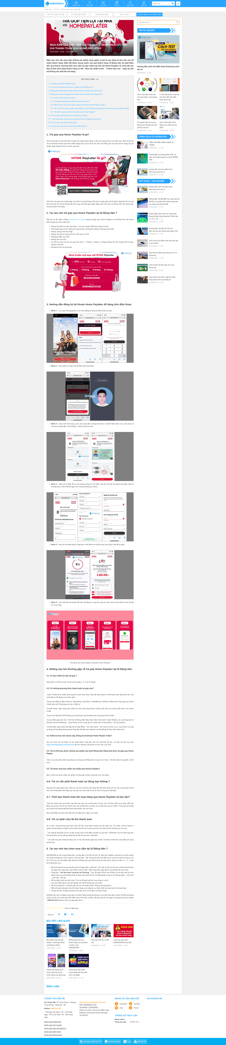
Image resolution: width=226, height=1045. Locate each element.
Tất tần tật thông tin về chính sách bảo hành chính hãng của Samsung (56, 972)
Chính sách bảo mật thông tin (55, 1028)
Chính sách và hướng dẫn (71, 9)
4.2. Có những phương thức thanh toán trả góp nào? (70, 101)
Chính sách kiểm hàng (52, 1032)
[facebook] (59, 915)
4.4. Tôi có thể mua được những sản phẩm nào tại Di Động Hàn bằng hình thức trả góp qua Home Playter (89, 108)
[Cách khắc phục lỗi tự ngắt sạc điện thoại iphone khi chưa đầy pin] (142, 279)
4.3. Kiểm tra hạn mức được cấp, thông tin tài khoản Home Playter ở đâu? (78, 105)
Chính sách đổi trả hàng (53, 1035)
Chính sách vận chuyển (53, 1025)
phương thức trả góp (77, 219)
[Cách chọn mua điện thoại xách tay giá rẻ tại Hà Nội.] (142, 243)
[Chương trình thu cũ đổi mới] (101, 930)
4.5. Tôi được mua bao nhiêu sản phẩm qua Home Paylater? (73, 112)
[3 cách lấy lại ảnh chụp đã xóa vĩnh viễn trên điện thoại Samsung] (169, 84)
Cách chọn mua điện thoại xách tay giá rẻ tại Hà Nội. (163, 242)
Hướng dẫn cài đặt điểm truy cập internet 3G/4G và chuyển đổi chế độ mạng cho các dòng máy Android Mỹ (164, 201)
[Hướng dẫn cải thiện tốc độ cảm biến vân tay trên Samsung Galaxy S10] (142, 231)
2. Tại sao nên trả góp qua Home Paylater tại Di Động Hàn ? (70, 87)
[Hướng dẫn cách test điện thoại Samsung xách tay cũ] (158, 49)
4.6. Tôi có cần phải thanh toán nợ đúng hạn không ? (68, 115)
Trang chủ (48, 9)
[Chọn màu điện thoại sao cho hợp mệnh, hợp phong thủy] (147, 84)
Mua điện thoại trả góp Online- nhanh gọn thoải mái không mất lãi (55, 942)
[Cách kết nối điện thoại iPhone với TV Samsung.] (142, 255)
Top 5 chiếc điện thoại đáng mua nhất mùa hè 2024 (168, 124)
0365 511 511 (56, 1008)
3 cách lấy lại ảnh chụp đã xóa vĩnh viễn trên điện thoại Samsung (169, 97)
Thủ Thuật (124, 14)
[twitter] (65, 915)
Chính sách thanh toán (52, 1022)
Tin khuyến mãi (101, 14)
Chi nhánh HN (154, 998)
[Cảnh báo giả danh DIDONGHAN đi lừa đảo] (124, 930)
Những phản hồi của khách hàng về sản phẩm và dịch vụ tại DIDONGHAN (78, 944)
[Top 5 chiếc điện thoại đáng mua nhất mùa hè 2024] (169, 112)
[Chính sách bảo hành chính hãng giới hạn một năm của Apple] (79, 960)
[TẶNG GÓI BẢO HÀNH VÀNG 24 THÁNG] (142, 145)
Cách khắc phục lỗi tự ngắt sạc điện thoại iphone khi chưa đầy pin (162, 278)
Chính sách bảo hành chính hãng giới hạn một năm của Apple (78, 972)
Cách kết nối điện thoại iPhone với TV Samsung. (163, 254)
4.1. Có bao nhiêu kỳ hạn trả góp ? (63, 98)
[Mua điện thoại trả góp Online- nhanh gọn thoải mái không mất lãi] (56, 930)
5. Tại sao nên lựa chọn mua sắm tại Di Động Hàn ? (67, 126)
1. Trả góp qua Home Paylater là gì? (62, 84)
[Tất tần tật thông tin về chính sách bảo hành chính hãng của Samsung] (56, 960)
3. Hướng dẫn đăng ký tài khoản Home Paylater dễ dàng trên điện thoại (75, 91)
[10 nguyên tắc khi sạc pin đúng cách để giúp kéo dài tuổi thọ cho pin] (147, 112)
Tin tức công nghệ (55, 14)
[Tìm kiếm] (177, 22)
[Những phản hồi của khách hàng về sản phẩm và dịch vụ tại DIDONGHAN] (79, 930)
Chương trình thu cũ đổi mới (100, 941)
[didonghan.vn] (57, 3)
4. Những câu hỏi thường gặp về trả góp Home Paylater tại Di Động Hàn (75, 94)
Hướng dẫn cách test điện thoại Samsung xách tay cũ (158, 68)
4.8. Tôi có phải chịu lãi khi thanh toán (62, 122)
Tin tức (56, 9)
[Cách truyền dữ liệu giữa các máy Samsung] (142, 267)
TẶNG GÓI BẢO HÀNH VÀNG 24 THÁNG (161, 143)
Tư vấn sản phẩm (78, 14)
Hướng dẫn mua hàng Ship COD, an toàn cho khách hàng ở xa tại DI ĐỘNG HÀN (163, 157)
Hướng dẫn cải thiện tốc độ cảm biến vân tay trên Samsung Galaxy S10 (163, 229)
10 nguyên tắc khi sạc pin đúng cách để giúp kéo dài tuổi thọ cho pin (147, 124)
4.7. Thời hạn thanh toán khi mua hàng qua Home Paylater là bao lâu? (74, 119)
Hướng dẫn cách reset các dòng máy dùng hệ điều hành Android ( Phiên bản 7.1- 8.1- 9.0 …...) (163, 216)
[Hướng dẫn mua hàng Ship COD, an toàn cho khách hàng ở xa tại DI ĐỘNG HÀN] (142, 158)
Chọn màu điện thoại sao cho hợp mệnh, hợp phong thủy (147, 97)
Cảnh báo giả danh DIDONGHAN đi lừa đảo (122, 941)
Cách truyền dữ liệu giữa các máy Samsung (161, 266)
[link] (72, 915)
